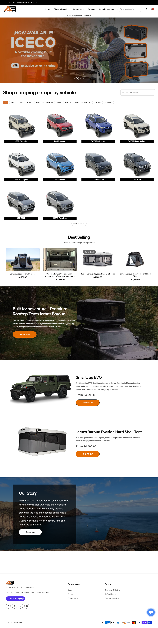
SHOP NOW (25, 334)
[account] (146, 9)
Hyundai (98, 102)
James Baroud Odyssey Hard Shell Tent (98, 274)
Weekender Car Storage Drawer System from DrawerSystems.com (60, 275)
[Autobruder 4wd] (10, 9)
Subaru (38, 102)
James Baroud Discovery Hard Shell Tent (135, 275)
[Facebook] (8, 606)
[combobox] (130, 9)
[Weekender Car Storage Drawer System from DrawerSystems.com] (60, 259)
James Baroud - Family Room (22, 274)
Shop (70, 590)
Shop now (79, 50)
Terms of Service (112, 598)
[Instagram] (14, 606)
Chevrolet (109, 102)
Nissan (77, 102)
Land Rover (49, 102)
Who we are (73, 598)
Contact (71, 594)
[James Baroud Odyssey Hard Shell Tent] (98, 259)
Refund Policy (111, 594)
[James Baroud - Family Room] (23, 259)
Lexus (29, 102)
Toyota (20, 102)
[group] (79, 50)
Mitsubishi (87, 102)
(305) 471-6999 (83, 15)
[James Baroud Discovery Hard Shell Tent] (135, 259)
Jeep (12, 102)
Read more (30, 532)
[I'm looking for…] (121, 9)
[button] (9, 2)
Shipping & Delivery (113, 590)
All (5, 102)
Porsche (68, 102)
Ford (59, 102)
